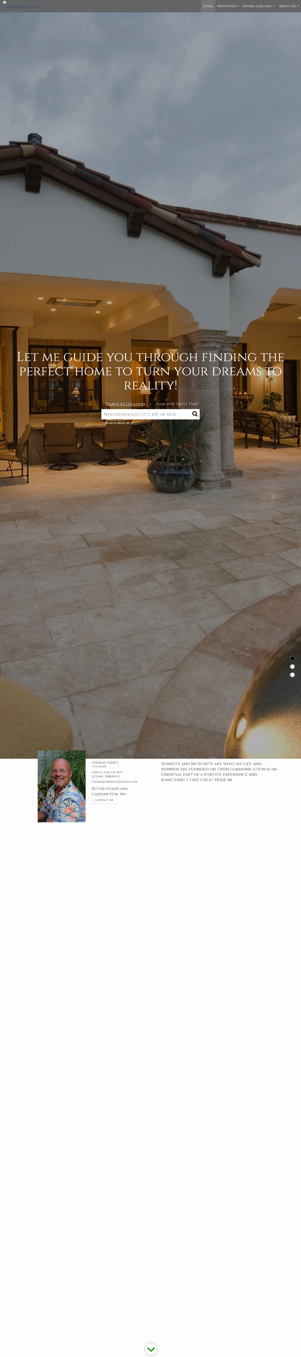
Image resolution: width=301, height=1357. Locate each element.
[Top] (292, 658)
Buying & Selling (259, 8)
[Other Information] (292, 674)
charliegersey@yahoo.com (114, 782)
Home (208, 6)
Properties (228, 8)
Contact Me (104, 800)
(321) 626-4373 (113, 772)
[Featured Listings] (292, 666)
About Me (289, 8)
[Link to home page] (23, 6)
